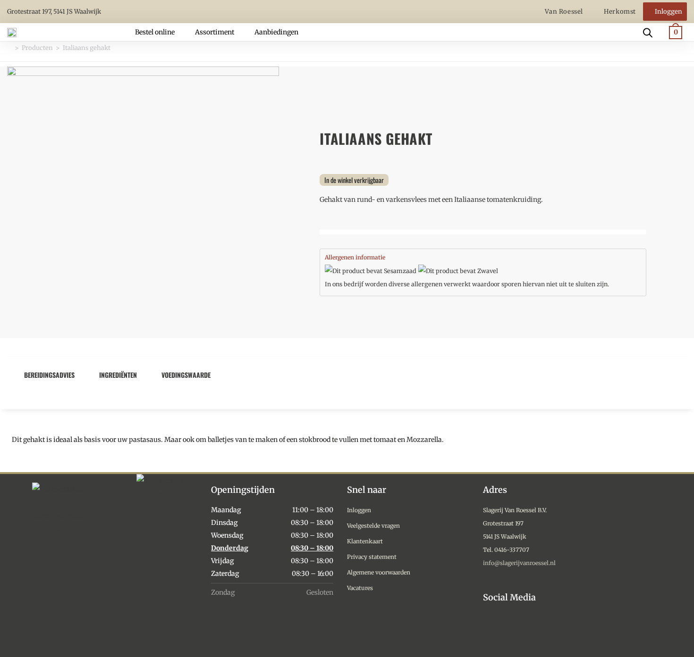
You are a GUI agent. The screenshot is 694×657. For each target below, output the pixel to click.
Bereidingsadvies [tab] (49, 375)
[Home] (9, 48)
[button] (160, 32)
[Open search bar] (647, 32)
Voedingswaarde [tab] (186, 375)
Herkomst (620, 12)
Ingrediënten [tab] (118, 375)
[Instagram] (489, 629)
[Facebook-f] (511, 629)
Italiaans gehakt (86, 48)
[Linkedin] (532, 629)
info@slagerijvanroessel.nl (519, 562)
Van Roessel (564, 12)
